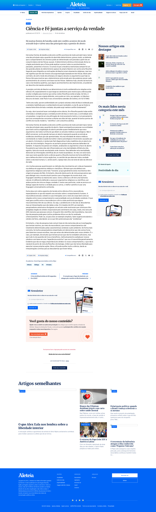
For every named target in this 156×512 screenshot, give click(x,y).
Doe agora (137, 5)
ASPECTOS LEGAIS (75, 506)
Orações (32, 12)
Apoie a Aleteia (56, 506)
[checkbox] (28, 303)
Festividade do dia (108, 170)
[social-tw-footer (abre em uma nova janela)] (80, 500)
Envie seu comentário (59, 368)
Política (114, 391)
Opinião (59, 12)
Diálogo (36, 265)
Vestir (76, 485)
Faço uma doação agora (37, 334)
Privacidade (111, 506)
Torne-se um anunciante (89, 506)
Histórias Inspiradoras (48, 12)
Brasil (132, 12)
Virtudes (48, 265)
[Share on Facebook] (79, 49)
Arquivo (67, 12)
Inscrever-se (32, 308)
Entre (67, 361)
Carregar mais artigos (113, 94)
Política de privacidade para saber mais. (61, 303)
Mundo (114, 426)
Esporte (22, 391)
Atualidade (76, 12)
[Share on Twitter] (86, 49)
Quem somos (65, 506)
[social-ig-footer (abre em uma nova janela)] (83, 500)
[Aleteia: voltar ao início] (78, 4)
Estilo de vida (87, 12)
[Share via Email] (89, 49)
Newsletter (77, 477)
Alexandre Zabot (47, 33)
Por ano (94, 477)
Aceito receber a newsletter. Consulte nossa (50, 303)
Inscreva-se (77, 482)
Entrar (119, 5)
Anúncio (76, 487)
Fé (42, 265)
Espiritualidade (98, 12)
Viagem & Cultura (111, 12)
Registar (125, 5)
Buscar (39, 5)
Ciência (29, 265)
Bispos (83, 391)
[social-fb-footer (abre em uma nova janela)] (76, 500)
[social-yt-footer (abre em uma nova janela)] (73, 500)
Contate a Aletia (101, 506)
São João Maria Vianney (84, 8)
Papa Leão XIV (123, 12)
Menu (23, 12)
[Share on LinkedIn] (82, 49)
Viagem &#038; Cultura (63, 485)
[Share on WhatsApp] (92, 49)
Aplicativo (77, 480)
